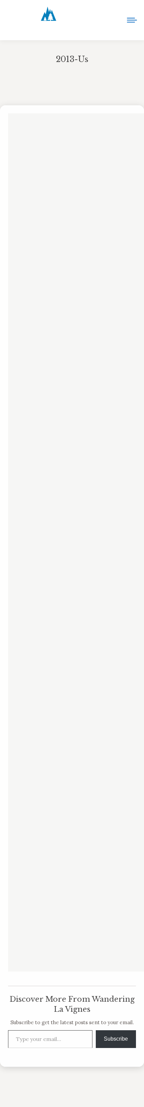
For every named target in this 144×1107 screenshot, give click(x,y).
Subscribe (116, 1039)
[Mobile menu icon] (132, 20)
